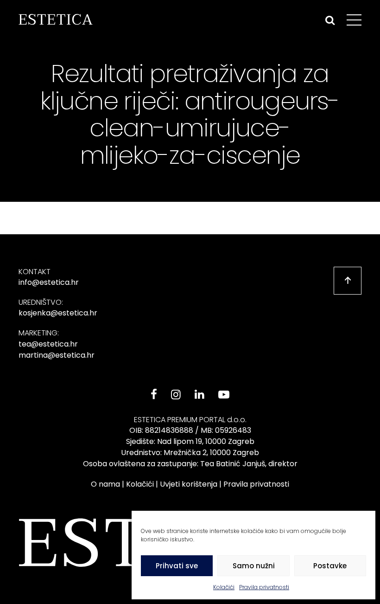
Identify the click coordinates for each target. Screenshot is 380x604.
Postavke (330, 566)
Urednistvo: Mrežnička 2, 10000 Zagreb (190, 452)
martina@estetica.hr (57, 355)
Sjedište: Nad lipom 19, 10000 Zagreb (190, 441)
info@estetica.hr (49, 282)
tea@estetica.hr (48, 344)
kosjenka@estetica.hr (58, 313)
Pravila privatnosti (264, 587)
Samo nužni (254, 566)
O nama (105, 484)
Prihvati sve (177, 566)
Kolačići (223, 587)
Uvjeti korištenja (188, 484)
